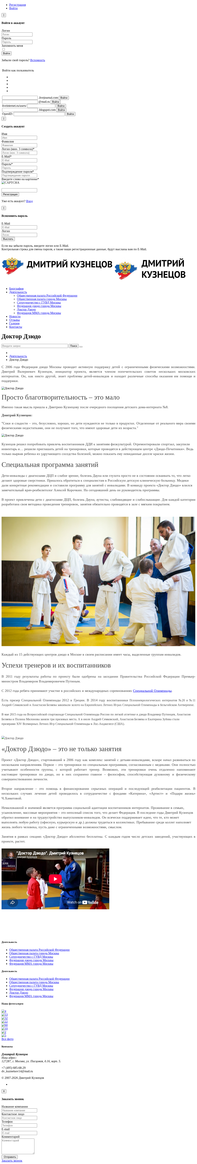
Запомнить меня (12, 45)
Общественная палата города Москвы (42, 299)
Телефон (7, 1121)
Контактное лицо (13, 1114)
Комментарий (11, 1136)
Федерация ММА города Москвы (39, 313)
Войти (13, 8)
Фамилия (8, 141)
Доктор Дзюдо (26, 309)
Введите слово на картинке (20, 179)
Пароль (6, 38)
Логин (6, 30)
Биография (16, 288)
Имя (4, 134)
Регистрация (17, 4)
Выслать (8, 239)
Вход (29, 201)
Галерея (14, 323)
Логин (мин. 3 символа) (18, 149)
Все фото (7, 1039)
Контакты (15, 326)
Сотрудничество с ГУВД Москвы (39, 302)
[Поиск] (81, 346)
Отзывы (14, 320)
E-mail (6, 1129)
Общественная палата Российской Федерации (47, 295)
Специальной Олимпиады (152, 691)
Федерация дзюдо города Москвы (39, 306)
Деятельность (18, 292)
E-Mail (7, 156)
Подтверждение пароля (18, 171)
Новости (15, 316)
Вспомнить (37, 60)
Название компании (15, 1106)
